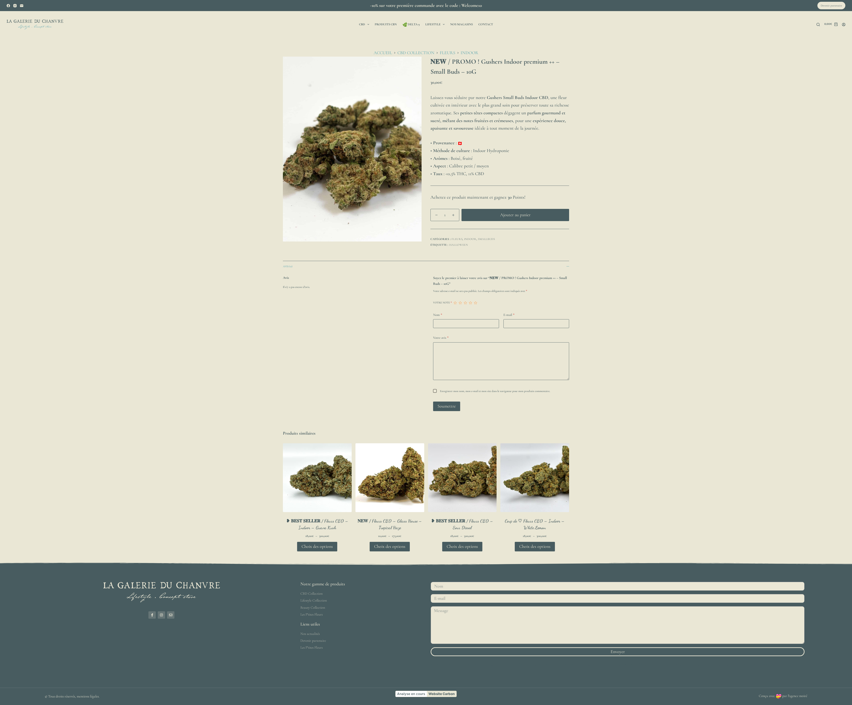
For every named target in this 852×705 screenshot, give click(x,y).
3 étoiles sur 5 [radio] (465, 302)
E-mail (509, 315)
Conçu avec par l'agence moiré (783, 696)
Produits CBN (386, 24)
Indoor (470, 239)
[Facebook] (8, 5)
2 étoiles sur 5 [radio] (460, 302)
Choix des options (317, 546)
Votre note (442, 302)
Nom (437, 315)
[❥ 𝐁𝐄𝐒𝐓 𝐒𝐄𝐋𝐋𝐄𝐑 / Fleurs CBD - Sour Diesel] (462, 477)
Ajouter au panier (515, 215)
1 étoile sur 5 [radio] (455, 302)
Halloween (458, 245)
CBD (362, 24)
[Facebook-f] (152, 615)
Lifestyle (433, 24)
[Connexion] (843, 24)
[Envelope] (170, 615)
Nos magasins (461, 24)
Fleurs (457, 239)
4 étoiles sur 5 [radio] (470, 302)
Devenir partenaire (831, 5)
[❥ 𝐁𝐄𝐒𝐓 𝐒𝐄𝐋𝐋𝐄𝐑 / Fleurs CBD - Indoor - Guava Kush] (317, 477)
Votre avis (441, 338)
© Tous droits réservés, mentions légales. (72, 696)
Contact (485, 24)
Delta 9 (414, 24)
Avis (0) (287, 266)
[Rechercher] (818, 24)
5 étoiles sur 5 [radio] (475, 302)
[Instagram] (15, 5)
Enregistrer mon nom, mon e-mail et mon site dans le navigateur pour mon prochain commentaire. (495, 391)
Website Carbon (441, 694)
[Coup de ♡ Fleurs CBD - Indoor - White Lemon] (534, 477)
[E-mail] (21, 5)
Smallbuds (486, 239)
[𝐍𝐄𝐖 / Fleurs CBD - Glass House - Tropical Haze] (389, 477)
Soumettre (447, 406)
